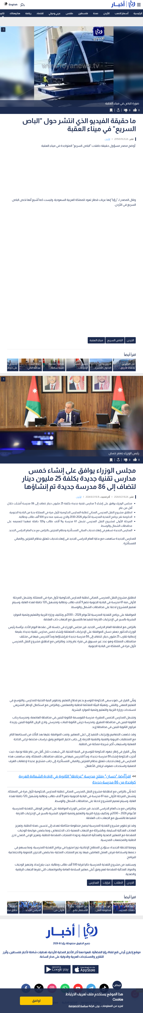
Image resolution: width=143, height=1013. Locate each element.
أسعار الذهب (121, 13)
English (13, 4)
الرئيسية (138, 13)
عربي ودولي (55, 13)
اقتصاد (39, 13)
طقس (69, 13)
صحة (95, 13)
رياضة (28, 13)
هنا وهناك (15, 13)
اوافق (36, 1001)
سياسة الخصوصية (78, 1005)
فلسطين (83, 13)
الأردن (106, 13)
